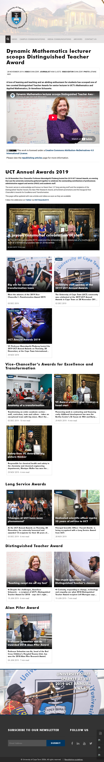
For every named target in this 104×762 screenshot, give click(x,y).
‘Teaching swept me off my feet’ (27, 583)
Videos (11, 259)
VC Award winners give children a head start (76, 403)
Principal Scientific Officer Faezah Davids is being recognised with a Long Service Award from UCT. (75, 530)
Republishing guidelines (74, 759)
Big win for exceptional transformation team (22, 286)
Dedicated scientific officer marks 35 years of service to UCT (76, 519)
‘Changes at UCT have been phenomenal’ (25, 519)
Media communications (59, 39)
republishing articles (32, 158)
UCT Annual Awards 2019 (24, 339)
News (14, 39)
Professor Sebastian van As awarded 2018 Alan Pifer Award (28, 643)
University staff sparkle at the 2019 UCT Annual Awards (74, 286)
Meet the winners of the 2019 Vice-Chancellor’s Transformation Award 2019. (27, 295)
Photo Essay (13, 311)
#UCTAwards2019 (41, 200)
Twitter (28, 200)
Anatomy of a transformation (26, 405)
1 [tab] (39, 711)
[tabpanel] (52, 692)
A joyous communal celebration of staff (45, 235)
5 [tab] (59, 711)
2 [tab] (44, 711)
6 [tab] (64, 711)
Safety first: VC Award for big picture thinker (26, 455)
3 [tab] (49, 711)
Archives (78, 39)
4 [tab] (54, 711)
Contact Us (91, 39)
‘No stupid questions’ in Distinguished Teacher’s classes (75, 581)
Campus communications (32, 39)
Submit (55, 743)
